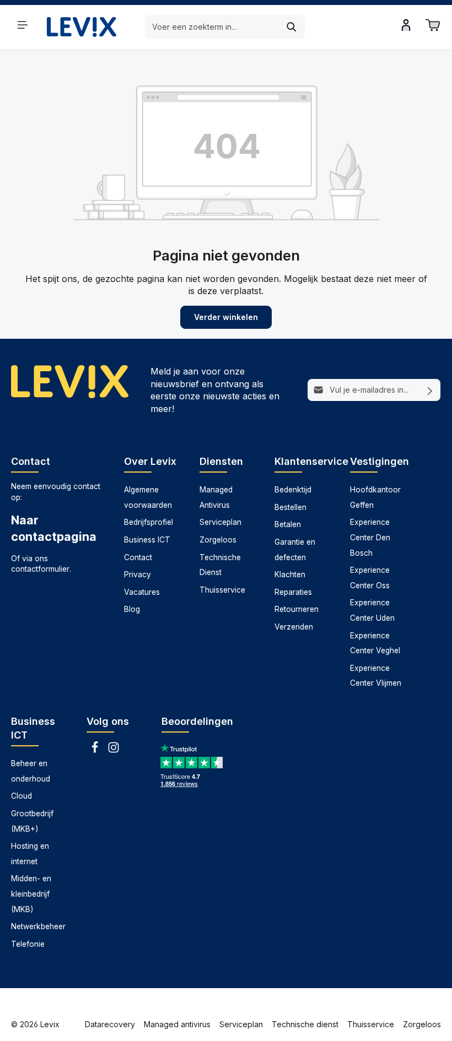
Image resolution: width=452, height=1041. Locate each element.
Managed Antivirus (216, 497)
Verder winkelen (226, 317)
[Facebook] (96, 750)
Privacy (137, 574)
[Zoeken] (292, 27)
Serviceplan (220, 522)
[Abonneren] (430, 390)
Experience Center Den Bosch (370, 537)
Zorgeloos (218, 539)
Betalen (288, 524)
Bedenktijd (293, 489)
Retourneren (297, 609)
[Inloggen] (406, 24)
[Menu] (22, 24)
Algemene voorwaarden (148, 497)
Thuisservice (222, 589)
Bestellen (290, 507)
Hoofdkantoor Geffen (375, 497)
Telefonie (28, 944)
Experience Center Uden (372, 610)
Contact (138, 557)
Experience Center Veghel (375, 643)
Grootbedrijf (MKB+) (32, 821)
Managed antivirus (177, 1024)
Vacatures (142, 592)
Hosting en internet (30, 854)
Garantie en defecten (295, 550)
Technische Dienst (220, 565)
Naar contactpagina (53, 528)
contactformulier (40, 569)
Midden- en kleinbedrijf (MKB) (31, 893)
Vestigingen (379, 461)
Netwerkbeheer (38, 926)
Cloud (21, 795)
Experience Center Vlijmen (375, 676)
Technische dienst (305, 1024)
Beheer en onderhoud (30, 771)
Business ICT (147, 539)
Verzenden (294, 626)
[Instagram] (113, 750)
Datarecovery (110, 1024)
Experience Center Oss (370, 578)
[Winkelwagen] (432, 24)
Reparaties (293, 592)
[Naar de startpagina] (81, 26)
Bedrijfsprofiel (148, 522)
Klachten (290, 574)
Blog (132, 609)
